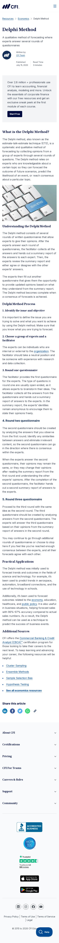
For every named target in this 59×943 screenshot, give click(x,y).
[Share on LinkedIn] (4, 712)
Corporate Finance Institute (10, 6)
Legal (29, 920)
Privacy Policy (11, 916)
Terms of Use (28, 916)
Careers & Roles (12, 779)
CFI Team (20, 55)
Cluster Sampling (16, 665)
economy (37, 599)
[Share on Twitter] (19, 712)
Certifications (11, 744)
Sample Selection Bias (19, 678)
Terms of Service (46, 916)
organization (41, 351)
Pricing (7, 756)
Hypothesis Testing (17, 684)
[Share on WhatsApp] (27, 712)
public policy (29, 603)
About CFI (8, 733)
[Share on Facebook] (12, 712)
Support (7, 791)
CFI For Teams (11, 768)
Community (10, 803)
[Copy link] (35, 712)
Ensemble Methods (17, 671)
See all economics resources (24, 690)
